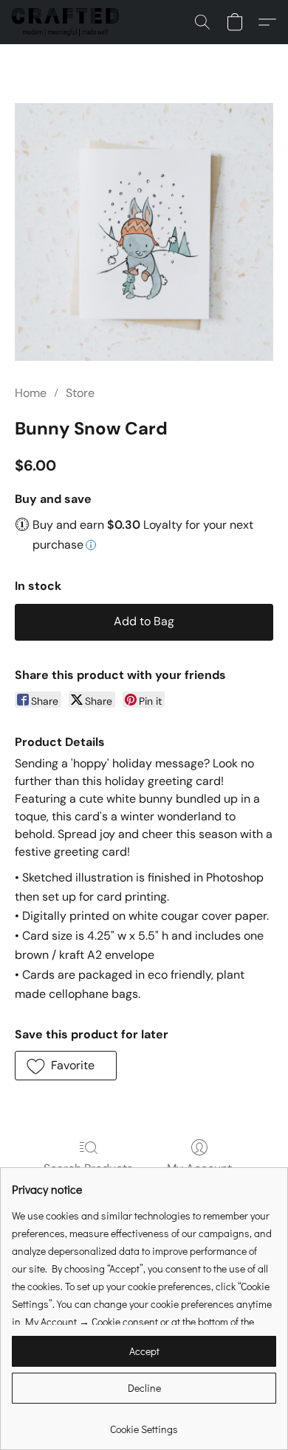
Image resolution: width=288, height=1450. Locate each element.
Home (31, 393)
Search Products (88, 1168)
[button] (68, 22)
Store (80, 393)
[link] (144, 1423)
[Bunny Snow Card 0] (144, 232)
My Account (199, 1168)
